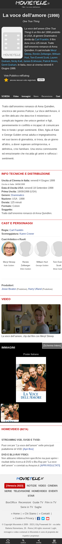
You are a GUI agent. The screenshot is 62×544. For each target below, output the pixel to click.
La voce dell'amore (24, 15)
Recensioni (25, 502)
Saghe (38, 507)
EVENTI (53, 491)
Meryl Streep (9, 262)
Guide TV (38, 502)
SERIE (8, 491)
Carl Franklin (16, 230)
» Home (15, 513)
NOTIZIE (32, 485)
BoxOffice (11, 502)
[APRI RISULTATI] (50, 465)
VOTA (41, 80)
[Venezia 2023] (14, 485)
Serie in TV (26, 507)
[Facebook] (38, 518)
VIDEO (42, 485)
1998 (53, 15)
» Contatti (44, 513)
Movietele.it (31, 2)
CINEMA (53, 485)
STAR (31, 495)
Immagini (26, 96)
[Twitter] (43, 518)
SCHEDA (6, 96)
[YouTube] (47, 518)
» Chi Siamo (29, 513)
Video (16, 96)
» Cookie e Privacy (23, 518)
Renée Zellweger (25, 264)
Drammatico (17, 195)
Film (23, 7)
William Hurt (42, 262)
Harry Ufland (35, 289)
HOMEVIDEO (39, 491)
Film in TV (50, 502)
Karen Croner (27, 233)
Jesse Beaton (9, 289)
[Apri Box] (27, 449)
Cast (58, 96)
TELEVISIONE (22, 491)
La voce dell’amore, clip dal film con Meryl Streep (28, 336)
